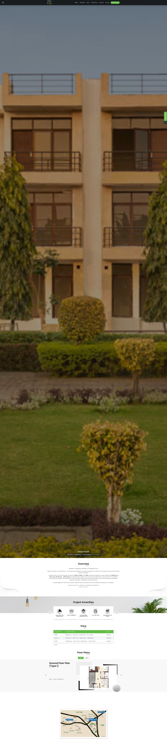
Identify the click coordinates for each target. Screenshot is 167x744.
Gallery (107, 2)
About (76, 2)
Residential (78, 554)
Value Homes (86, 554)
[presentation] (50, 613)
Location (101, 2)
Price (88, 2)
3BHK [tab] (87, 658)
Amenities (82, 2)
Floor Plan (94, 2)
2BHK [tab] (80, 658)
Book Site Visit (115, 2)
